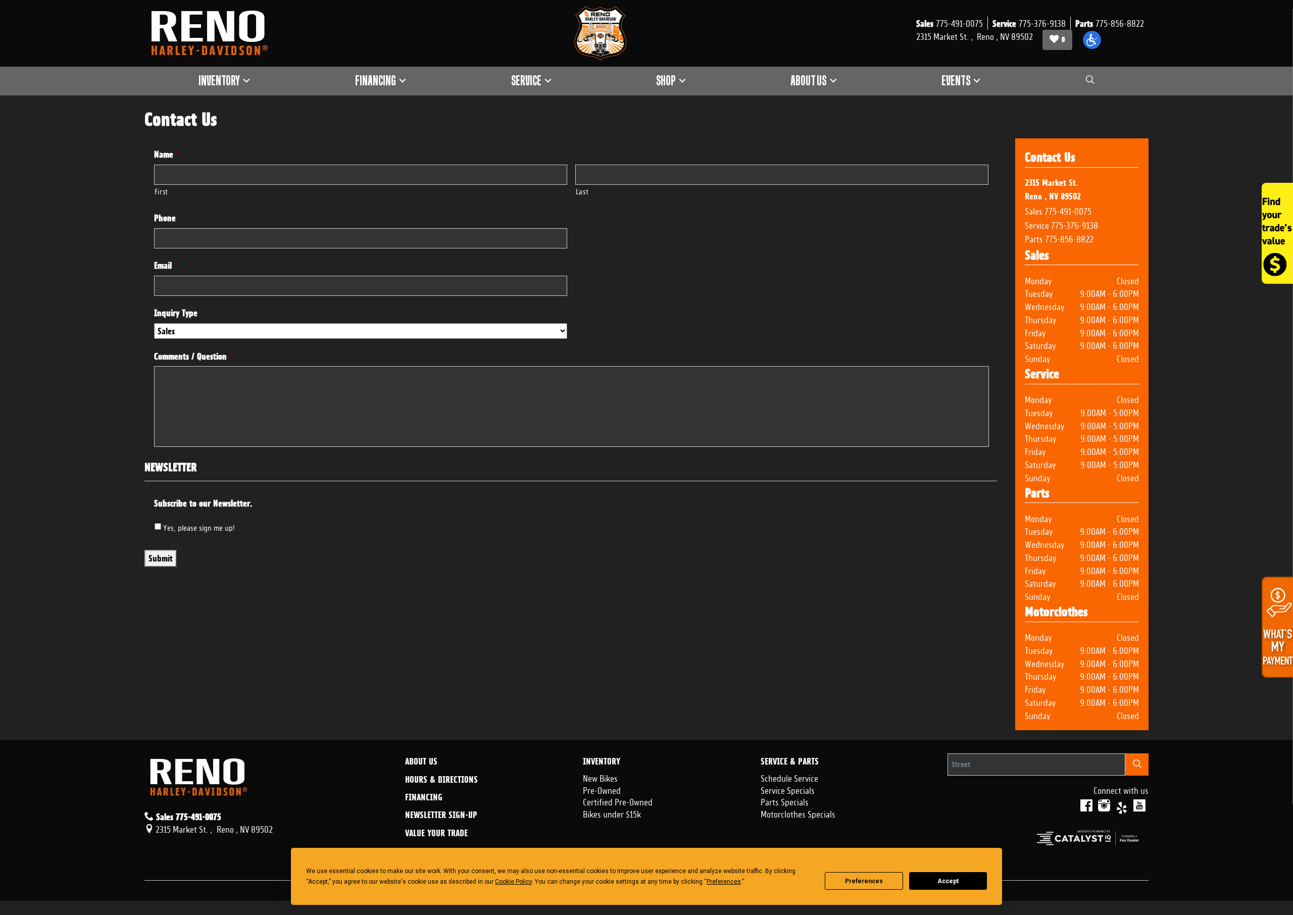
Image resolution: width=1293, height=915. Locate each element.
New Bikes (600, 777)
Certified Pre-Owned (618, 800)
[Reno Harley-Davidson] (214, 33)
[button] (1092, 40)
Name (166, 154)
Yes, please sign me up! (199, 527)
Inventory (601, 761)
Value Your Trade (436, 833)
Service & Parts (790, 761)
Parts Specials (785, 800)
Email (166, 265)
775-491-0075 (1068, 210)
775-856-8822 (1069, 237)
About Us (421, 761)
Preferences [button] (724, 881)
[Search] (1137, 764)
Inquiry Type (175, 313)
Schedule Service (789, 777)
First (161, 190)
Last (582, 190)
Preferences (864, 881)
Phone (165, 218)
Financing (423, 797)
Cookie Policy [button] (513, 881)
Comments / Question (193, 356)
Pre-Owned (602, 789)
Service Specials (788, 789)
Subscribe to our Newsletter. (203, 503)
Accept (948, 881)
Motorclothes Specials (798, 813)
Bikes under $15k (612, 813)
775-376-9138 (1074, 224)
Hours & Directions (441, 780)
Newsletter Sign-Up (441, 815)
